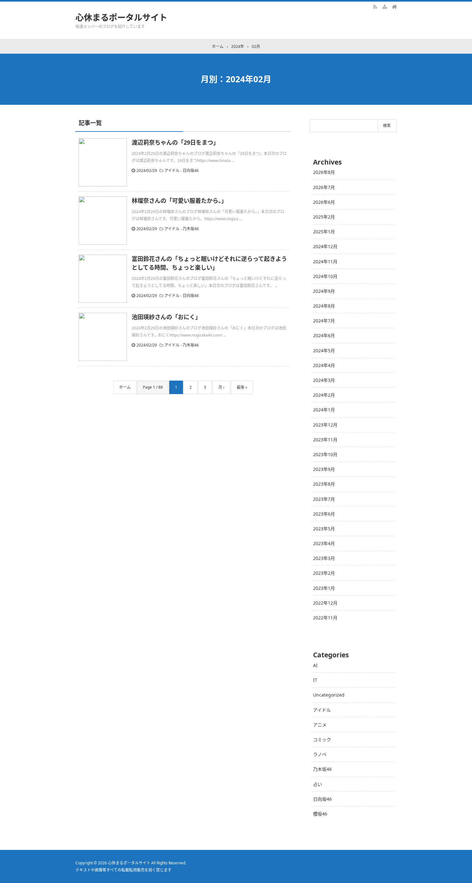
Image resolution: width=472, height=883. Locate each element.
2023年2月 (324, 573)
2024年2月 (324, 395)
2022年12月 (325, 603)
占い (317, 784)
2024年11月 (325, 261)
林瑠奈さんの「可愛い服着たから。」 (179, 200)
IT (315, 680)
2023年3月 (324, 558)
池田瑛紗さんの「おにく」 (166, 317)
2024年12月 (325, 246)
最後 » (242, 387)
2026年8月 (324, 172)
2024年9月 (324, 291)
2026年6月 (324, 202)
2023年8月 (324, 484)
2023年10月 (325, 454)
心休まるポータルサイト (121, 17)
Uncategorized (329, 695)
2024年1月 (324, 410)
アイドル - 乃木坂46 (181, 228)
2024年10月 (325, 276)
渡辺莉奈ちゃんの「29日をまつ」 (175, 142)
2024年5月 (324, 350)
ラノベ (320, 754)
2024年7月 (324, 321)
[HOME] (394, 6)
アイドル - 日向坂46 (181, 170)
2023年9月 (324, 469)
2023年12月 (325, 425)
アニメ (320, 725)
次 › (221, 387)
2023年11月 (325, 440)
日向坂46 (322, 799)
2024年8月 (324, 306)
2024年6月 (324, 335)
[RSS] (375, 6)
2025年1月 (324, 232)
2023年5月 (324, 529)
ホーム (125, 387)
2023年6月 (324, 514)
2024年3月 (324, 380)
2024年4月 (324, 365)
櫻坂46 (320, 814)
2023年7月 (324, 499)
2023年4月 (324, 543)
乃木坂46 (322, 769)
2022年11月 (325, 618)
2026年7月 (324, 187)
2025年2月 (324, 217)
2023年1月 (324, 588)
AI (315, 665)
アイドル (322, 710)
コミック (322, 739)
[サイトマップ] (384, 6)
